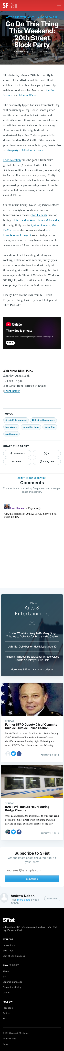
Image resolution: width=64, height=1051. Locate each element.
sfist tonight (11, 434)
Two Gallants (39, 215)
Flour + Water (27, 95)
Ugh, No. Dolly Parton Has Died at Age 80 (32, 646)
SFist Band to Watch (25, 220)
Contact (7, 992)
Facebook (8, 1007)
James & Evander (48, 220)
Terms (5, 1044)
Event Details (12, 391)
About (6, 971)
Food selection (12, 160)
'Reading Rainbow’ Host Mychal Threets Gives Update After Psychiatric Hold (32, 658)
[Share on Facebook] (19, 754)
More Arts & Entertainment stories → (32, 669)
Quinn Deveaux (40, 225)
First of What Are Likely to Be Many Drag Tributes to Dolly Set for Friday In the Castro (32, 634)
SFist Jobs (8, 950)
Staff (5, 976)
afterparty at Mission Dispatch (25, 150)
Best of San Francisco (14, 956)
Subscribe (32, 878)
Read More (52, 898)
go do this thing (31, 427)
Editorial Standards (12, 982)
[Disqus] (32, 543)
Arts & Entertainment (20, 17)
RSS (5, 1018)
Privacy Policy (9, 1038)
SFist (9, 920)
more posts (23, 899)
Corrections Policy (12, 987)
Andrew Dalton (48, 17)
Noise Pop (50, 427)
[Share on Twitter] (13, 754)
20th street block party (43, 420)
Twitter (6, 1013)
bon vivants (11, 427)
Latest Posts (9, 945)
